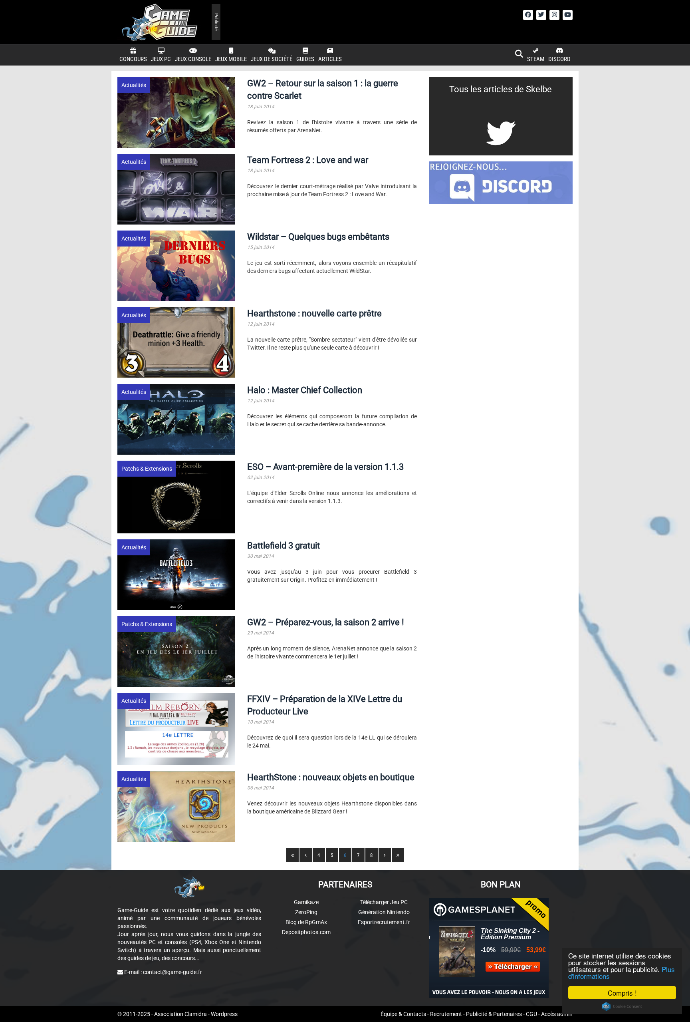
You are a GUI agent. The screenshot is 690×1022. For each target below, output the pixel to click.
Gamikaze (306, 902)
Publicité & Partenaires (494, 1014)
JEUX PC (161, 59)
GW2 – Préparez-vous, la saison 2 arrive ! (325, 622)
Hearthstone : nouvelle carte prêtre (314, 313)
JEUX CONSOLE (193, 59)
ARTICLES (330, 59)
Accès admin (557, 1014)
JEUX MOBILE (231, 59)
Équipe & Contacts (403, 1014)
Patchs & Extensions (146, 468)
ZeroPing (306, 912)
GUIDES (305, 59)
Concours (133, 59)
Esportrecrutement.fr (384, 922)
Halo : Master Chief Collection (304, 390)
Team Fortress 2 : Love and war (307, 160)
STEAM (535, 59)
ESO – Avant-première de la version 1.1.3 (325, 467)
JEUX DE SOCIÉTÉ (271, 59)
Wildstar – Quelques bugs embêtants (318, 237)
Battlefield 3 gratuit (283, 546)
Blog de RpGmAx (306, 922)
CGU (531, 1014)
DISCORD (559, 59)
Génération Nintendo (384, 912)
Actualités (133, 85)
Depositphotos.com (306, 932)
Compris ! (622, 993)
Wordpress (224, 1014)
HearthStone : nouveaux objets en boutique (330, 777)
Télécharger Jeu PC (384, 902)
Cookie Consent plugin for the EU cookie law (622, 1006)
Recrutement (446, 1014)
